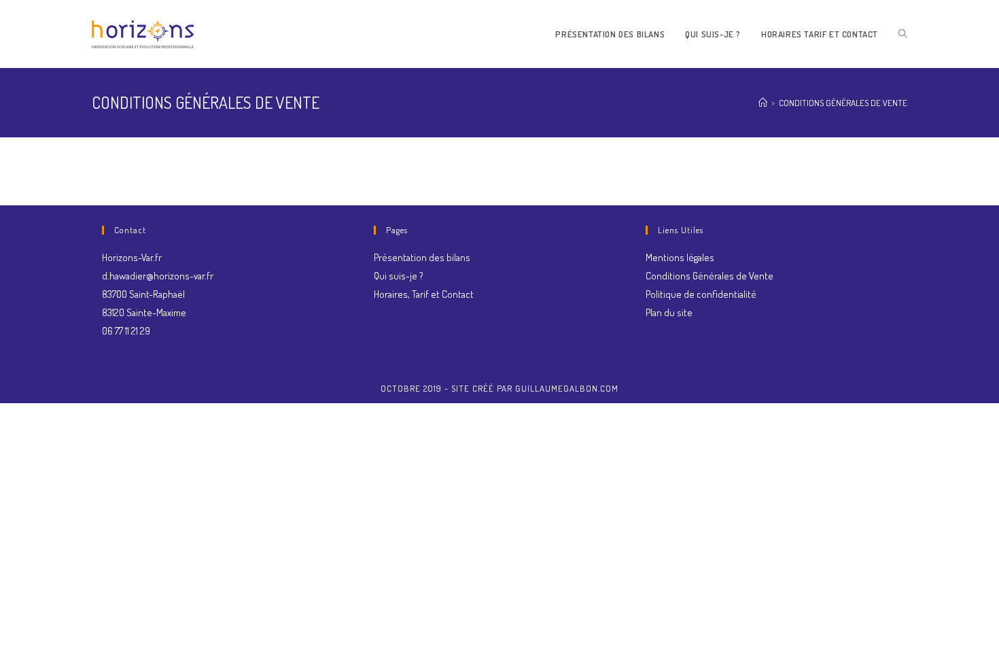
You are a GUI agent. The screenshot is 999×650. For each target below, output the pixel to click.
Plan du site (669, 312)
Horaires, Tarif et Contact (424, 294)
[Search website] (902, 34)
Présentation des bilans (422, 257)
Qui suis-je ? (398, 275)
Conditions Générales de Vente (709, 275)
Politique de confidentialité (701, 294)
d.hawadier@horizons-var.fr (157, 275)
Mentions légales (680, 257)
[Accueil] (762, 102)
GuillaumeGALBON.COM (566, 388)
